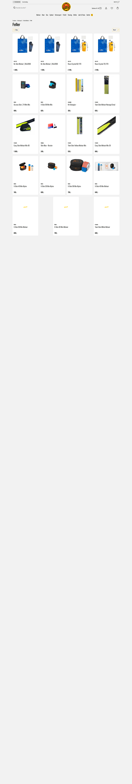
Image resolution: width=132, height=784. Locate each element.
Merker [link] (38, 15)
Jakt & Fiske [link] (81, 15)
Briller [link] (75, 15)
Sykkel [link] (51, 15)
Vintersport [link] (58, 15)
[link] (17, 2)
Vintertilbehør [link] (26, 20)
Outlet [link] (89, 15)
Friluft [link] (64, 15)
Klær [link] (43, 15)
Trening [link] (70, 15)
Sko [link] (47, 15)
